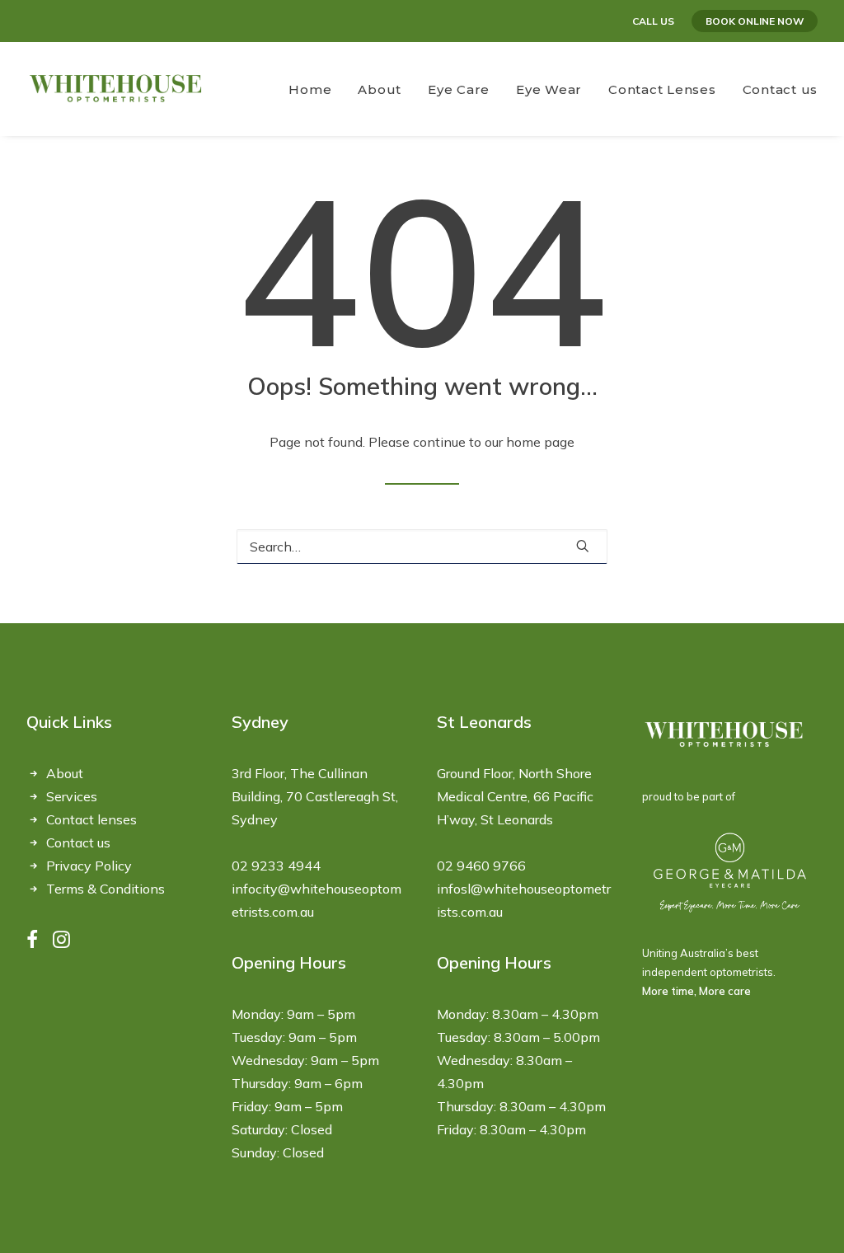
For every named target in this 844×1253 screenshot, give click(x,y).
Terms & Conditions (105, 888)
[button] (583, 545)
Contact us (780, 89)
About (64, 773)
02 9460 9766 (481, 865)
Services (71, 796)
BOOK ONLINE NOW (755, 21)
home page (540, 442)
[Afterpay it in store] (724, 735)
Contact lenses (91, 819)
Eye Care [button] (459, 89)
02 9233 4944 (276, 865)
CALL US (653, 21)
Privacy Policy (89, 865)
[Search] (422, 546)
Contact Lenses (662, 89)
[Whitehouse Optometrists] (116, 89)
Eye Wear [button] (549, 89)
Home (309, 89)
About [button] (379, 89)
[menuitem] (656, 21)
